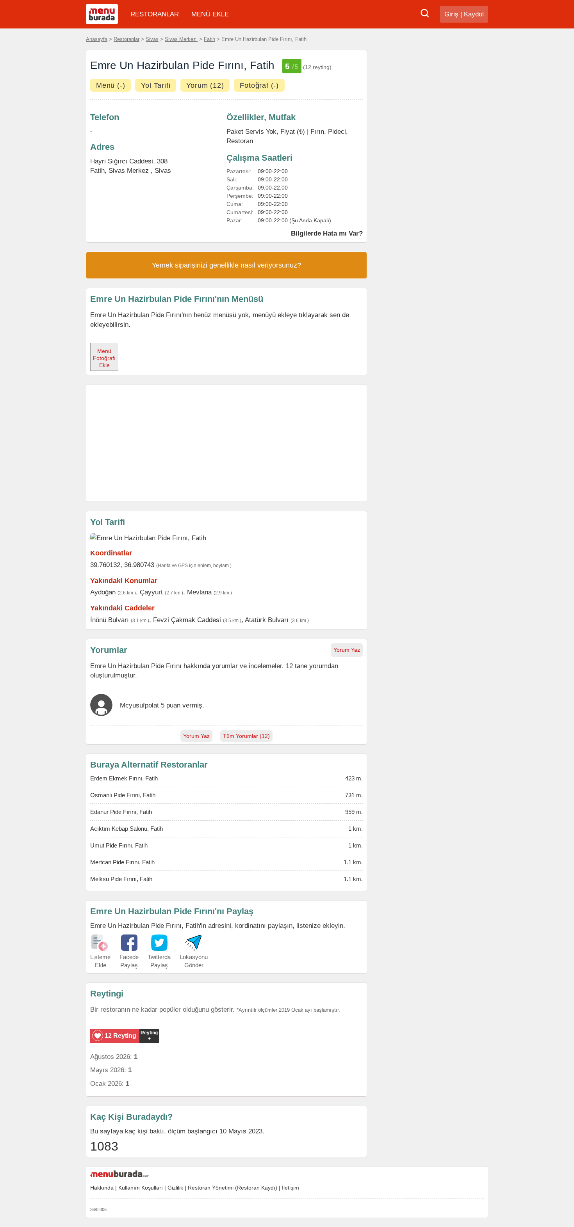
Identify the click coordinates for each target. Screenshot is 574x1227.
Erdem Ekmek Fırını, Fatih (124, 778)
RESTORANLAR (154, 14)
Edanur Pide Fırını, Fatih (121, 812)
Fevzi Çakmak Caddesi (187, 619)
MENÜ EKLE (210, 14)
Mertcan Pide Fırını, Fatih (122, 862)
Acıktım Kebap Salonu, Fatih (126, 828)
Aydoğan (103, 592)
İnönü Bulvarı (109, 619)
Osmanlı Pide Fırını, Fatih (122, 795)
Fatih (209, 39)
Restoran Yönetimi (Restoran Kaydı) (232, 1187)
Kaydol (474, 14)
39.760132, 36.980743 (122, 564)
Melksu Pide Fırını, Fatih (121, 879)
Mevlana (199, 592)
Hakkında (102, 1187)
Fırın (317, 131)
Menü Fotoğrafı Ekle (104, 358)
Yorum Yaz (346, 650)
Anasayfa (96, 39)
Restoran (239, 140)
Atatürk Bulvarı (267, 619)
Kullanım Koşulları (140, 1187)
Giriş (451, 14)
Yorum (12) (205, 85)
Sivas (152, 39)
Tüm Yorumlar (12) (246, 736)
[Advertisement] (226, 443)
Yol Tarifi (155, 85)
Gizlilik (175, 1187)
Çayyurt (151, 592)
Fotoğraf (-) (259, 85)
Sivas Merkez (181, 39)
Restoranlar (126, 39)
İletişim (290, 1187)
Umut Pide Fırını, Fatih (119, 845)
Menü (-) (110, 85)
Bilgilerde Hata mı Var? (327, 233)
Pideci (337, 131)
